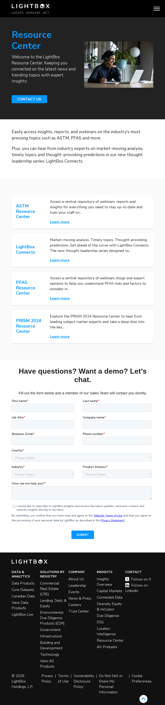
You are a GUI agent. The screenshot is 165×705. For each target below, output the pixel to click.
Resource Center (110, 640)
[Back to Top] (143, 699)
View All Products (47, 664)
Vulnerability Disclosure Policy (84, 681)
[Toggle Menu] (157, 9)
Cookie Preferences (142, 678)
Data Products (23, 583)
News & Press (79, 598)
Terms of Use (63, 678)
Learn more (60, 222)
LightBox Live (22, 614)
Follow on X (141, 579)
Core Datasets (23, 589)
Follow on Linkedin (136, 588)
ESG (100, 622)
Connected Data (109, 597)
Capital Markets (109, 591)
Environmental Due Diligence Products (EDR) (52, 618)
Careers (74, 604)
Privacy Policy (47, 678)
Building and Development (51, 645)
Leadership (77, 585)
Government (50, 629)
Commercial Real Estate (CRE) (49, 589)
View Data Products (20, 605)
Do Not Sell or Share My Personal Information (111, 684)
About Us (76, 579)
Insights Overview (104, 582)
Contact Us (29, 99)
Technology (49, 654)
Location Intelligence (106, 631)
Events (73, 592)
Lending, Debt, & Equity (53, 603)
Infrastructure (51, 636)
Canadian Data (23, 596)
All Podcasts (107, 646)
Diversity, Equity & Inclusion (109, 606)
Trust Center (78, 611)
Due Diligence (108, 615)
